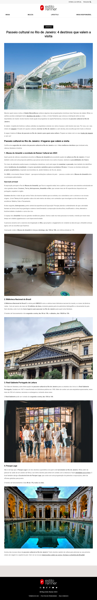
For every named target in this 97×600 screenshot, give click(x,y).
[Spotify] (43, 587)
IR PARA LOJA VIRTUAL (75, 2)
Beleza (30, 15)
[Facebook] (46, 587)
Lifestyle (55, 15)
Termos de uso (34, 596)
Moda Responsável (83, 15)
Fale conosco (63, 596)
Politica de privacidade (49, 596)
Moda (8, 15)
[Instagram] (40, 587)
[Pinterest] (49, 587)
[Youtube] (53, 587)
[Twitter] (56, 587)
